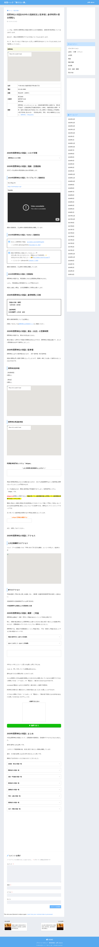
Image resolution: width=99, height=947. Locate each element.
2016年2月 (71, 267)
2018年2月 (71, 209)
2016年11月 (71, 257)
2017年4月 (71, 240)
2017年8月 (71, 226)
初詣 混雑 (71, 62)
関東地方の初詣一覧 (13, 770)
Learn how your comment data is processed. (40, 914)
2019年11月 (71, 143)
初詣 (69, 59)
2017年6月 (71, 233)
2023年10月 (71, 119)
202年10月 (71, 274)
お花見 (70, 55)
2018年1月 (71, 212)
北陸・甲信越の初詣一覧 (15, 776)
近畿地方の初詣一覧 (13, 789)
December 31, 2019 (34, 245)
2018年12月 (71, 174)
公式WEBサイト (26, 324)
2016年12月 (71, 254)
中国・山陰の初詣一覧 (14, 796)
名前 (9, 885)
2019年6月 (71, 153)
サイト (9, 899)
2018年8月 (71, 188)
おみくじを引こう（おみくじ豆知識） (18, 643)
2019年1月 (71, 171)
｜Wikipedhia (27, 115)
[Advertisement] (34, 133)
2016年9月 (71, 260)
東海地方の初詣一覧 (13, 783)
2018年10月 (71, 181)
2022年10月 (71, 126)
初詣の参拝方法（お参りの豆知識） (18, 637)
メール (10, 892)
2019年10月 (71, 147)
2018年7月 (71, 191)
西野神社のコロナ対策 (14, 158)
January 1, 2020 (33, 260)
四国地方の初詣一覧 (13, 802)
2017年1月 (71, 250)
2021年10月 (71, 133)
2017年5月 (71, 236)
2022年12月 (71, 122)
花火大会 (70, 72)
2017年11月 (71, 216)
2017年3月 (71, 243)
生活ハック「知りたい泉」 (15, 2)
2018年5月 (71, 198)
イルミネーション (73, 48)
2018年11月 (71, 178)
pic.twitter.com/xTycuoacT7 (42, 257)
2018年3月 (71, 205)
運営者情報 (52, 942)
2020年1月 (71, 140)
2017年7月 (71, 229)
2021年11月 (71, 129)
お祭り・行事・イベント (75, 52)
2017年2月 (71, 247)
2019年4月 (71, 160)
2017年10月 (71, 219)
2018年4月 (71, 202)
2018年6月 (71, 195)
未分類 (70, 65)
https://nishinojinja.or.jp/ (14, 186)
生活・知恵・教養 (73, 69)
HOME (50, 939)
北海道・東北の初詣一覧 (15, 763)
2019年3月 (71, 164)
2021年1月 (71, 136)
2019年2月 (71, 167)
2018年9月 (71, 184)
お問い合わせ (90, 2)
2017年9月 (71, 222)
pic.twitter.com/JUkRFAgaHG (35, 242)
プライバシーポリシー (42, 942)
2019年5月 (71, 157)
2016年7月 (71, 264)
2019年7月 (71, 150)
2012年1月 (71, 271)
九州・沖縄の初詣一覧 (14, 809)
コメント (10, 864)
